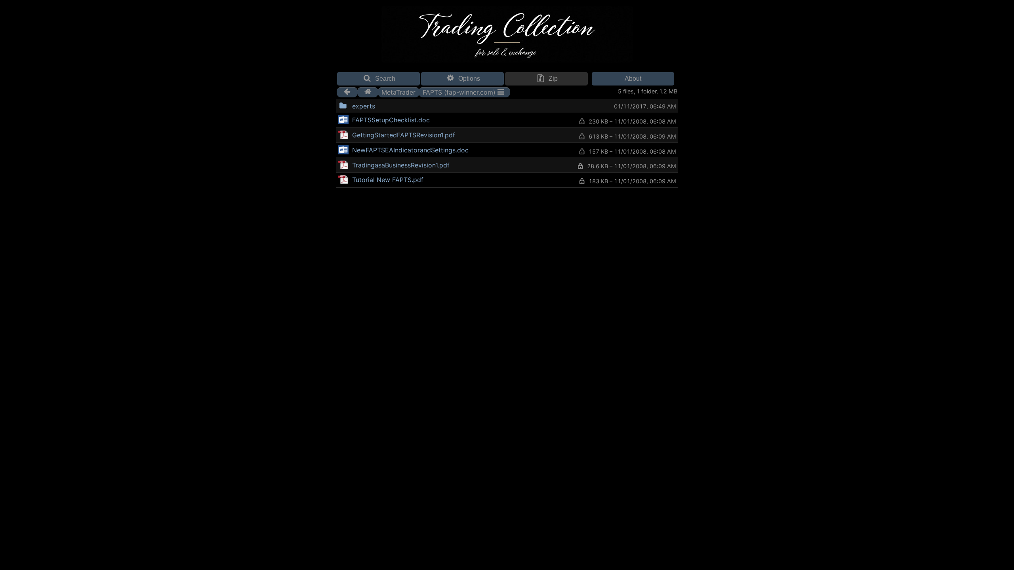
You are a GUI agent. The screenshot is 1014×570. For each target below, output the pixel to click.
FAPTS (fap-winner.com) (459, 92)
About (633, 78)
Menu (395, 105)
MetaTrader (398, 92)
